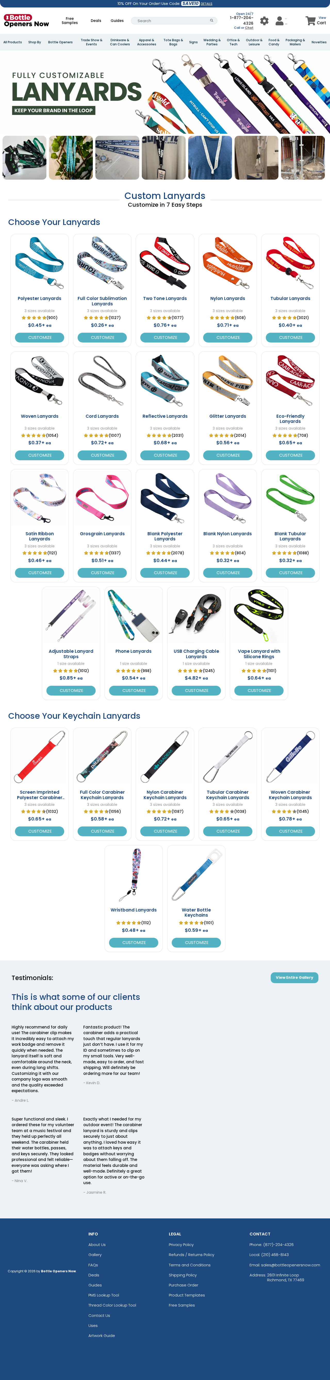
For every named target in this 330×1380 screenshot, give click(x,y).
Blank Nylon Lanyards (227, 534)
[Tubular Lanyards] (290, 263)
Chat (249, 28)
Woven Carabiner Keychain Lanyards (290, 794)
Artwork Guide (101, 1335)
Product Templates (187, 1295)
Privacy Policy (181, 1244)
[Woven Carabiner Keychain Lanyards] (290, 756)
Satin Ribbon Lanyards (40, 536)
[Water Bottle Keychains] (196, 874)
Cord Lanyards (102, 416)
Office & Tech (233, 42)
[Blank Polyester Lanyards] (164, 498)
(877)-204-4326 (278, 1244)
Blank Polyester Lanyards (165, 536)
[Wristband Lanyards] (133, 874)
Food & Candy (274, 42)
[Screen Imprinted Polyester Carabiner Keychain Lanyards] (39, 756)
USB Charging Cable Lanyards (196, 653)
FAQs (93, 1265)
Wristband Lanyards (134, 910)
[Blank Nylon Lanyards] (227, 498)
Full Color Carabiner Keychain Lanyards (102, 794)
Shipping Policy (183, 1275)
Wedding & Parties (212, 42)
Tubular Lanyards (290, 298)
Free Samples (70, 20)
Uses (93, 1325)
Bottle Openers (60, 42)
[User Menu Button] (264, 21)
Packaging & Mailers (295, 42)
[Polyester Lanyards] (39, 263)
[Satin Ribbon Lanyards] (39, 498)
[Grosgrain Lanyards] (102, 498)
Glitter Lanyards (227, 416)
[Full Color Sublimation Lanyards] (102, 263)
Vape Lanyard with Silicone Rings (259, 653)
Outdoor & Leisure (254, 42)
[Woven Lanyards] (39, 380)
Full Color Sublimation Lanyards (102, 301)
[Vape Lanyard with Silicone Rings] (259, 615)
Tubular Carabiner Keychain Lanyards (227, 794)
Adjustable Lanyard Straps (71, 653)
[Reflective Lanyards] (164, 380)
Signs (193, 42)
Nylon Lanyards (227, 298)
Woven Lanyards (40, 416)
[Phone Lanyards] (133, 615)
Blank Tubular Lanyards (290, 536)
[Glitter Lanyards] (227, 380)
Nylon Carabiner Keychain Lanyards (165, 794)
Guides (117, 20)
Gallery (95, 1254)
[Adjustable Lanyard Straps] (71, 615)
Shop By (34, 42)
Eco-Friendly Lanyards (290, 418)
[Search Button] (211, 20)
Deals (96, 20)
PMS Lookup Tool (103, 1295)
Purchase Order (183, 1285)
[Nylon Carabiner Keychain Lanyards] (164, 756)
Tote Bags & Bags (173, 42)
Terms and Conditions (190, 1265)
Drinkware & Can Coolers (120, 42)
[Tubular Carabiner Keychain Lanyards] (227, 756)
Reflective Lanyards (165, 416)
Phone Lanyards (134, 651)
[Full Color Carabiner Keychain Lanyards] (102, 756)
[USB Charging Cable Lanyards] (196, 615)
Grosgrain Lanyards (102, 534)
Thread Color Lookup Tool (112, 1305)
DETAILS (206, 4)
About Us (97, 1244)
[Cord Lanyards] (102, 380)
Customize (39, 337)
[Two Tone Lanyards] (164, 263)
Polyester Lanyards (39, 298)
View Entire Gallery (294, 977)
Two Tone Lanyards (165, 298)
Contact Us (99, 1315)
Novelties (319, 42)
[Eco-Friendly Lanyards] (290, 380)
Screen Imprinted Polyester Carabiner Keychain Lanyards (39, 797)
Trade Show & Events (91, 42)
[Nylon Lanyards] (227, 263)
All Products (12, 42)
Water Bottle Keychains (196, 912)
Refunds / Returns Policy (191, 1254)
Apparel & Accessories (146, 42)
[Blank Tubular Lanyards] (290, 498)
